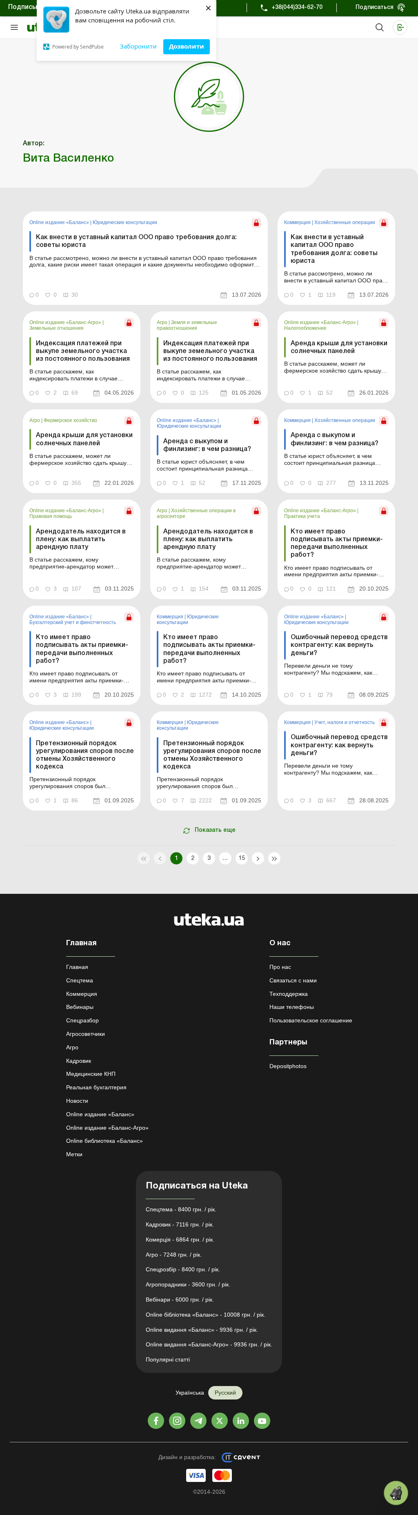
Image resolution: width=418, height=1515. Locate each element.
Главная (77, 967)
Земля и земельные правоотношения (187, 325)
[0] (396, 1493)
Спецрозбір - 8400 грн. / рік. (183, 1269)
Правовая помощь (50, 516)
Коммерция (298, 222)
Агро (163, 322)
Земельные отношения (56, 328)
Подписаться (375, 7)
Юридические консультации (125, 222)
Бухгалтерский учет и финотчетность (72, 622)
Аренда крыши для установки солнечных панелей (339, 347)
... (225, 858)
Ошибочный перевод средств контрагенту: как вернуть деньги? (339, 645)
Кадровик (78, 1060)
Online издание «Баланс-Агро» (65, 322)
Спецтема (79, 980)
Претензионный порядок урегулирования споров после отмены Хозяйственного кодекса (85, 755)
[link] (145, 258)
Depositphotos (288, 1066)
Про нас (280, 967)
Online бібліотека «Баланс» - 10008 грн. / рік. (205, 1314)
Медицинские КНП (91, 1074)
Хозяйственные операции (344, 222)
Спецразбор (82, 1020)
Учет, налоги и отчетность (344, 722)
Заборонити (138, 46)
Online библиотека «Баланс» (104, 1140)
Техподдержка (288, 994)
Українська (190, 1392)
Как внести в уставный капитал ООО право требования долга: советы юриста (136, 241)
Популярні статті (168, 1359)
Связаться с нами (293, 980)
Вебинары (79, 1007)
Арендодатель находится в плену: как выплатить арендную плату (81, 539)
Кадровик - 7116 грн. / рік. (180, 1224)
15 (241, 858)
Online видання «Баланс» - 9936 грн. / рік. (202, 1329)
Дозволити (186, 46)
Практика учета (302, 516)
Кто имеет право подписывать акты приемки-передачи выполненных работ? (337, 543)
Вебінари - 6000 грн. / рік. (180, 1299)
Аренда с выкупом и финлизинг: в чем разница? (207, 445)
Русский (225, 1392)
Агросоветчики (85, 1034)
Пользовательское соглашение (310, 1020)
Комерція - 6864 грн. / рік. (180, 1239)
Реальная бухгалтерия (96, 1087)
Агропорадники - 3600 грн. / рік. (188, 1284)
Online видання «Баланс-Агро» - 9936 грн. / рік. (209, 1344)
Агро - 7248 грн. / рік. (174, 1254)
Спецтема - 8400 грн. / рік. (181, 1209)
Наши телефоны (291, 1007)
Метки (74, 1154)
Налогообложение (305, 328)
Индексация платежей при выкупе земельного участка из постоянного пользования (83, 351)
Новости (77, 1100)
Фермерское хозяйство (70, 420)
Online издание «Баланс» (59, 222)
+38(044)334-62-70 (296, 7)
